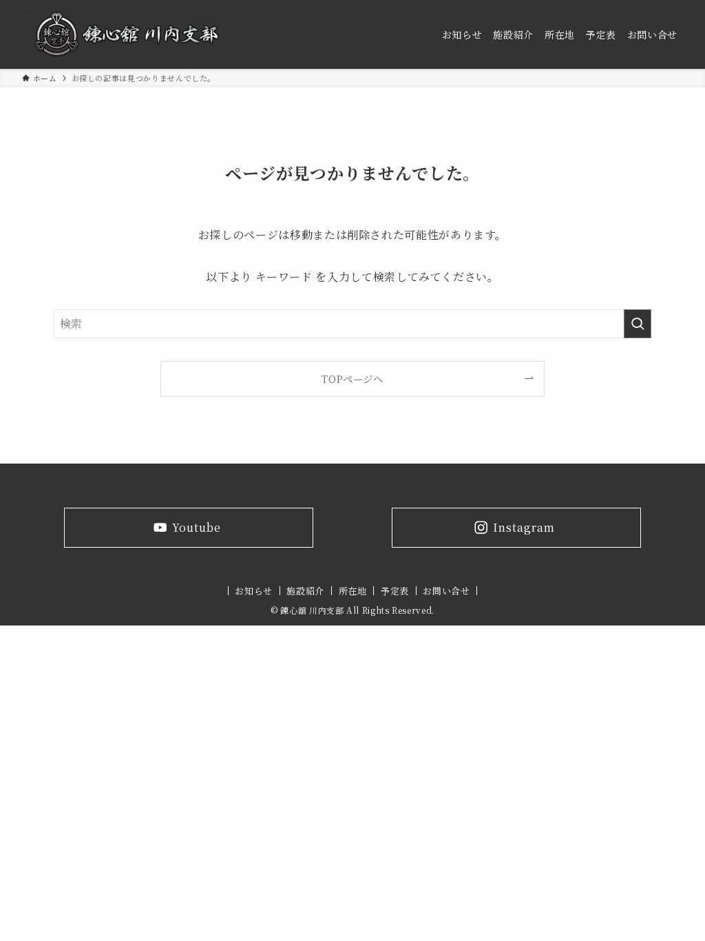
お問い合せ (446, 590)
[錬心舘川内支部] (127, 34)
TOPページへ (352, 378)
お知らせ (254, 590)
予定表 (395, 590)
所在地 (353, 590)
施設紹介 (305, 590)
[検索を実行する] (637, 323)
